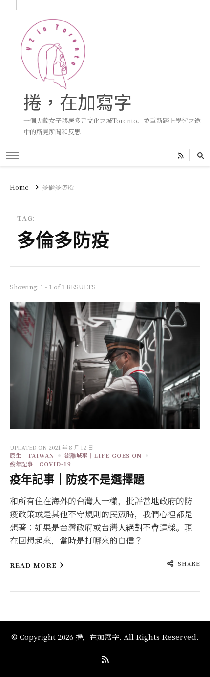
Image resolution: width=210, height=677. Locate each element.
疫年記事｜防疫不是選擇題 (77, 479)
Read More (33, 565)
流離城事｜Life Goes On (103, 455)
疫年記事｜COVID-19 (40, 464)
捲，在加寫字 (77, 102)
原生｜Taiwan (32, 455)
